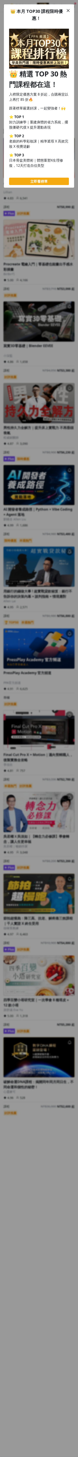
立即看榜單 (39, 181)
